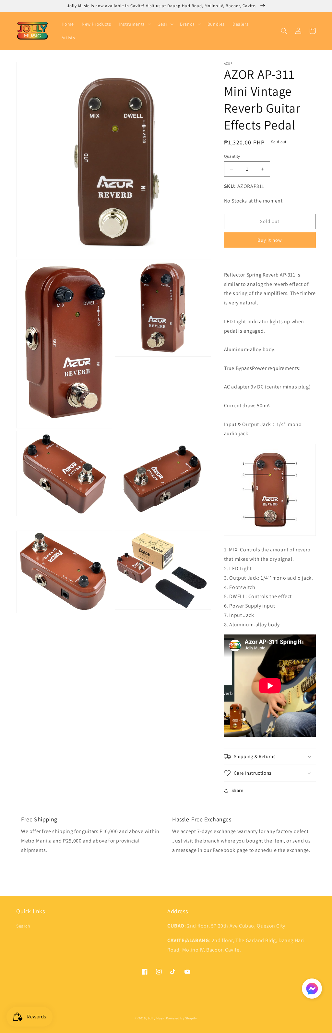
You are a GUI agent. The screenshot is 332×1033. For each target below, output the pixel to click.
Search (23, 926)
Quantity (232, 156)
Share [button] (237, 790)
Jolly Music (156, 1018)
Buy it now (269, 240)
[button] (134, 24)
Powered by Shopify (181, 1018)
